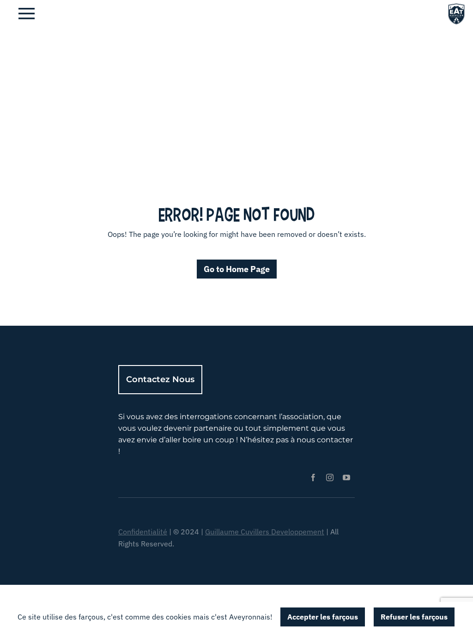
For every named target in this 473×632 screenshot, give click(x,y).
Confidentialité (142, 531)
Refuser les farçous (414, 616)
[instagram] (330, 477)
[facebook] (313, 477)
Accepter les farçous (322, 616)
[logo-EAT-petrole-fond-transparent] (456, 6)
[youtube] (346, 477)
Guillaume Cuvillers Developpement (264, 531)
